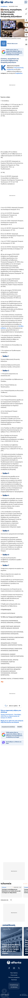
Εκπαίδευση (4, 6)
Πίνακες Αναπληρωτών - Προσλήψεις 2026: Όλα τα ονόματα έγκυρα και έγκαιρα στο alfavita (11, 716)
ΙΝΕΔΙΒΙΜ (19, 726)
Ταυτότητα (14, 979)
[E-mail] (26, 44)
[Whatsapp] (26, 39)
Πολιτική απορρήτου (14, 977)
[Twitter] (26, 25)
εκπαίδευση (9, 925)
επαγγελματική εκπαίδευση (8, 726)
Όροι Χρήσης (14, 972)
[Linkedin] (26, 30)
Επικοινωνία (14, 975)
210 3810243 (14, 987)
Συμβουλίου (18, 73)
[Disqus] (14, 768)
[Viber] (26, 34)
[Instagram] (14, 968)
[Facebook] (26, 20)
